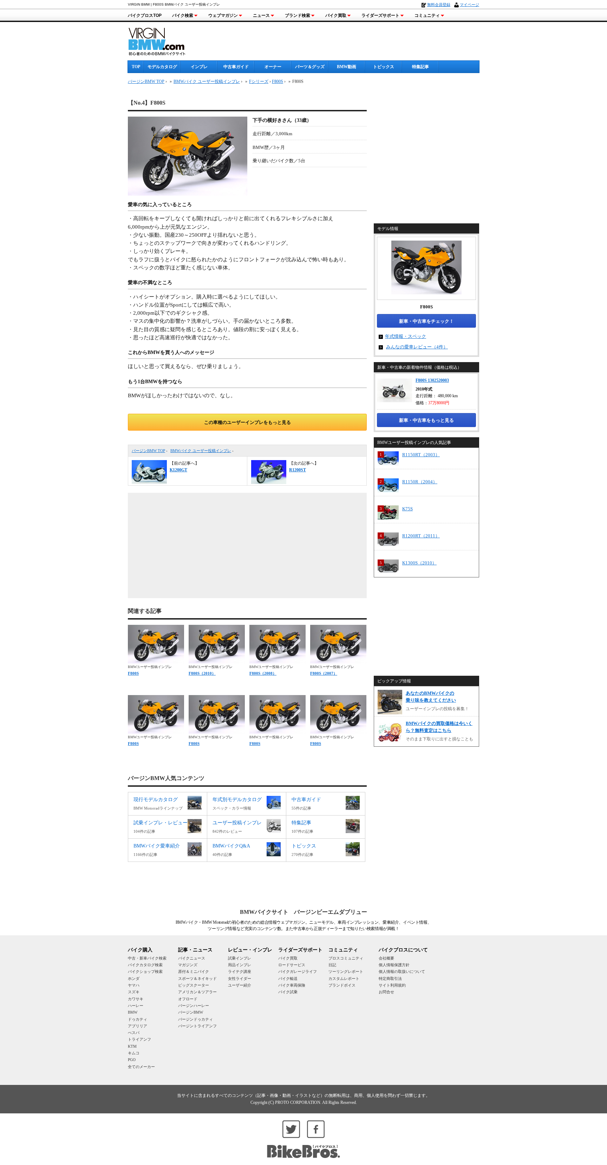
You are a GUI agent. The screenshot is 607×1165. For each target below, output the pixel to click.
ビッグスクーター (193, 985)
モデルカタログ (162, 66)
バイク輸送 (288, 978)
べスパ (133, 1032)
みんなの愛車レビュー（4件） (417, 346)
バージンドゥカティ (195, 1019)
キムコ (133, 1053)
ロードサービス (291, 965)
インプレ (199, 66)
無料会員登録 (438, 4)
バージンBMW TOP (148, 451)
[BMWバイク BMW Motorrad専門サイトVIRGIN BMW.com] (163, 41)
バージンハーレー (193, 1005)
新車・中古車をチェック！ (426, 321)
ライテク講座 (239, 971)
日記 (332, 965)
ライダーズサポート (380, 15)
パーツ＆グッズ (310, 66)
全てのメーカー (141, 1067)
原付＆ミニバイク (193, 971)
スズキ (133, 992)
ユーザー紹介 (239, 985)
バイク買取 (335, 15)
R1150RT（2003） (421, 454)
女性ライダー (239, 978)
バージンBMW (190, 1012)
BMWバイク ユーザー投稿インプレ (200, 451)
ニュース (261, 15)
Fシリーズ (258, 81)
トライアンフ (139, 1039)
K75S (407, 508)
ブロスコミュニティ (345, 958)
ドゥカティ (137, 1019)
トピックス (383, 66)
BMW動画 (346, 66)
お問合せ (386, 992)
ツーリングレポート (345, 971)
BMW (132, 1012)
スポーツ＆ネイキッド (197, 978)
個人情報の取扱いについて (402, 971)
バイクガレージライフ (297, 971)
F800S (277, 81)
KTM (132, 1046)
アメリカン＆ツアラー (197, 992)
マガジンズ (187, 965)
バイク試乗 (288, 992)
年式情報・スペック (405, 336)
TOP (136, 66)
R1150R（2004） (419, 481)
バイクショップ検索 (145, 971)
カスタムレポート (343, 978)
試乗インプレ (239, 958)
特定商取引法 (390, 978)
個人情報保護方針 (394, 965)
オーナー (273, 66)
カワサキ (135, 999)
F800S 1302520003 (432, 380)
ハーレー (135, 1005)
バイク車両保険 (291, 985)
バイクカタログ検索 (145, 965)
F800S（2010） (202, 673)
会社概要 (386, 958)
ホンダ (133, 978)
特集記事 (420, 66)
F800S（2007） (323, 673)
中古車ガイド (236, 66)
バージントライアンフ (197, 1026)
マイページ (469, 4)
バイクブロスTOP (145, 15)
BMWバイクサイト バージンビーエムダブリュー (303, 912)
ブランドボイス (341, 985)
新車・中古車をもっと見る (426, 420)
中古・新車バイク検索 (147, 958)
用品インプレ (239, 965)
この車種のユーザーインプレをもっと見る (247, 422)
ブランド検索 (297, 15)
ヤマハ (133, 985)
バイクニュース (191, 958)
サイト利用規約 (392, 985)
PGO (132, 1060)
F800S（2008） (262, 673)
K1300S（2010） (419, 562)
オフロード (187, 999)
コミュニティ (427, 15)
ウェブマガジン (223, 15)
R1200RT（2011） (421, 535)
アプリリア (137, 1026)
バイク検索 (182, 15)
